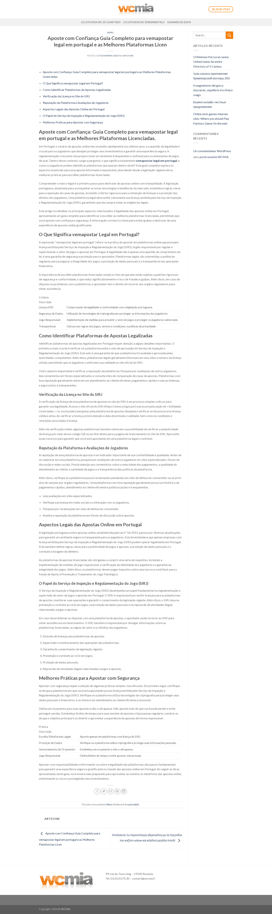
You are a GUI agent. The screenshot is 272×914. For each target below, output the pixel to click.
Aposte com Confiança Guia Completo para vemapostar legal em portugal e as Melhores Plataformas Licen (69, 838)
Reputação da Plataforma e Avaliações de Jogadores (76, 102)
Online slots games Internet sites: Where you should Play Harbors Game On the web (211, 118)
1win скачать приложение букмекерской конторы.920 (211, 76)
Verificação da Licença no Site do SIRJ (66, 96)
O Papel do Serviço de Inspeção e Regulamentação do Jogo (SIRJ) (84, 115)
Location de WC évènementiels (144, 22)
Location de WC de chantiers (101, 22)
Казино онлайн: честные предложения (209, 104)
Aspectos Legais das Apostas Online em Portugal (74, 109)
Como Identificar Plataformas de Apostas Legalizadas (77, 89)
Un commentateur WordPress (212, 151)
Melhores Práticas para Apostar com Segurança (73, 122)
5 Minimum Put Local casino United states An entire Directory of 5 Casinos (211, 61)
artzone (128, 55)
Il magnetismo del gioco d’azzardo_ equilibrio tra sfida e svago (213, 90)
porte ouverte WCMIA (214, 157)
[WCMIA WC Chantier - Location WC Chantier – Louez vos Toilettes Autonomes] (136, 9)
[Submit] (229, 35)
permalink (133, 804)
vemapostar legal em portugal (156, 160)
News (110, 32)
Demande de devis (179, 22)
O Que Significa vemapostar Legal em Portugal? (73, 83)
